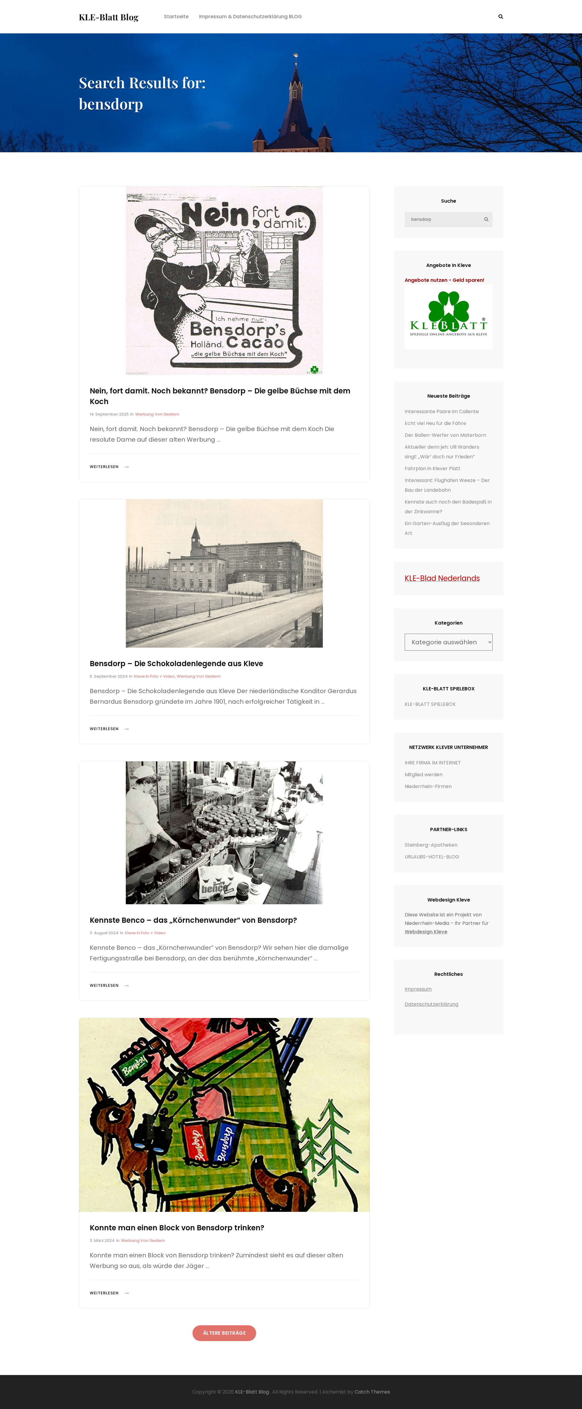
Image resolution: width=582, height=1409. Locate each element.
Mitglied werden (424, 774)
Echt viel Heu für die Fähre (435, 423)
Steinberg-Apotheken (431, 844)
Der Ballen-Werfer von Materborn (445, 435)
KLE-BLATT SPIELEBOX (430, 704)
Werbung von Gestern (157, 414)
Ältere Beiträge (224, 1333)
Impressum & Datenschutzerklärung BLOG (250, 16)
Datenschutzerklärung (431, 1004)
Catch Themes (372, 1391)
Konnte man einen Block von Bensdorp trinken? (177, 1228)
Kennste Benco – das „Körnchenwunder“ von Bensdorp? (193, 920)
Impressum (418, 989)
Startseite (176, 16)
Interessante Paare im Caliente (442, 411)
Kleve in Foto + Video (154, 676)
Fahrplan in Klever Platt (432, 468)
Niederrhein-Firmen (428, 786)
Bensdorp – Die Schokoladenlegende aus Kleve (176, 664)
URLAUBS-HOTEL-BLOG (432, 856)
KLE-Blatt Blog (108, 16)
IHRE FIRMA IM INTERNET (433, 762)
